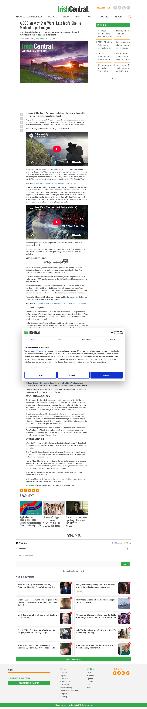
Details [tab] (60, 340)
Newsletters (104, 7)
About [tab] (112, 340)
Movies (38, 485)
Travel (89, 684)
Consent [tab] (34, 340)
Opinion (90, 678)
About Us (64, 678)
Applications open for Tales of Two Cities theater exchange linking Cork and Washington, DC (31, 521)
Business (90, 675)
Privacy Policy (66, 687)
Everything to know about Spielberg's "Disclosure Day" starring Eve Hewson (77, 521)
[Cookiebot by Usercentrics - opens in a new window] (113, 332)
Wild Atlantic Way (67, 485)
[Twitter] (119, 8)
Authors (63, 672)
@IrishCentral (39, 38)
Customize (72, 375)
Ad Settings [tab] (86, 340)
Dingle (44, 485)
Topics (63, 675)
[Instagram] (124, 8)
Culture (90, 681)
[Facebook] (115, 8)
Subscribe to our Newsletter (29, 683)
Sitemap (63, 696)
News (89, 672)
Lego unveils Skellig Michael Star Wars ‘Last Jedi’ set (55, 183)
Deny (40, 375)
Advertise (64, 684)
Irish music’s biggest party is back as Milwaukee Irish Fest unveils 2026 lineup (51, 521)
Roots (89, 687)
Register (64, 693)
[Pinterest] (128, 8)
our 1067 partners (38, 351)
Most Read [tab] (102, 25)
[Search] (130, 17)
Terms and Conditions (69, 690)
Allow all (106, 375)
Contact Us (65, 681)
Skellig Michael (53, 485)
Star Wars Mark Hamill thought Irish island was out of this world (60, 303)
